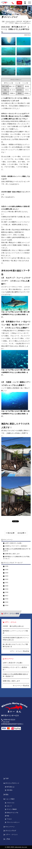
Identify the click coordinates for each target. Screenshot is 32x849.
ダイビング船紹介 (11, 809)
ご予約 (7, 839)
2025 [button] (6, 569)
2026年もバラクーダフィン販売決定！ (16, 546)
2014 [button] (6, 605)
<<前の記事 (10, 533)
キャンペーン (10, 826)
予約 (19, 2)
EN (25, 2)
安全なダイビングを (12, 812)
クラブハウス (10, 802)
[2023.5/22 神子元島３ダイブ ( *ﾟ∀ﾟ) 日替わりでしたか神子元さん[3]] (8, 51)
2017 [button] (6, 595)
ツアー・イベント (11, 834)
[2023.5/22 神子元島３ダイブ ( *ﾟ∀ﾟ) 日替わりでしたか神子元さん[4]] (24, 51)
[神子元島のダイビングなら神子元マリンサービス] (4, 2)
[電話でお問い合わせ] (13, 3)
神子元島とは (10, 787)
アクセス (9, 819)
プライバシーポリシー (13, 822)
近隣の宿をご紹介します (12, 553)
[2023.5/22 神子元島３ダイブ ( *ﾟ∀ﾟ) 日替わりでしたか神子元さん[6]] (24, 61)
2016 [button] (6, 599)
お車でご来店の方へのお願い (13, 543)
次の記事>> (22, 533)
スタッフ (9, 806)
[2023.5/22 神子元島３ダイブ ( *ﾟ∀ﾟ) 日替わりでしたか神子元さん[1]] (8, 41)
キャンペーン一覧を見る (21, 685)
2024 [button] (6, 572)
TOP (3, 21)
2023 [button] (6, 576)
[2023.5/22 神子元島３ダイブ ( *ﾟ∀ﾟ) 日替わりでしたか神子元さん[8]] (24, 71)
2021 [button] (6, 582)
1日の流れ (9, 790)
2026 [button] (6, 566)
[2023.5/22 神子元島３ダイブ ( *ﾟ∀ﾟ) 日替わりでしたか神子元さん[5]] (8, 61)
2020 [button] (6, 586)
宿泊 (6, 794)
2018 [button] (6, 592)
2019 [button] (6, 589)
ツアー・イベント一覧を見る (19, 651)
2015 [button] (6, 602)
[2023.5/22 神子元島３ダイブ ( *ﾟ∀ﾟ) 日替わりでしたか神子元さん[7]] (8, 71)
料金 (7, 815)
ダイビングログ (11, 17)
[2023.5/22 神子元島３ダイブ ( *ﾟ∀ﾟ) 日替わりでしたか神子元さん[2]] (24, 41)
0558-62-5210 (9, 720)
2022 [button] (6, 579)
